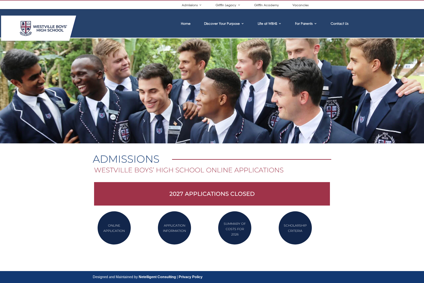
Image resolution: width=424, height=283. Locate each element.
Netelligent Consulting (157, 277)
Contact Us (339, 23)
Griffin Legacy (226, 5)
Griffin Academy (266, 5)
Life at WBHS (267, 23)
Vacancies (300, 5)
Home (186, 23)
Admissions (190, 5)
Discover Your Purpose (222, 23)
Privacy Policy (191, 277)
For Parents (304, 23)
